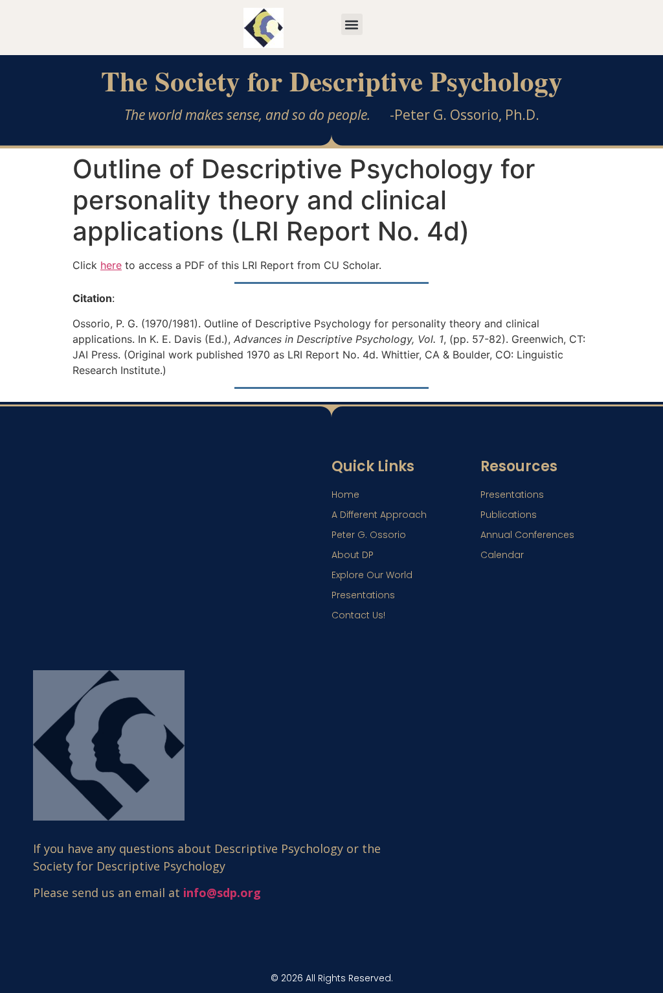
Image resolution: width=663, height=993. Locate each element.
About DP (353, 554)
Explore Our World (372, 574)
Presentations (363, 595)
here (111, 265)
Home (345, 494)
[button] (352, 24)
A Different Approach (379, 514)
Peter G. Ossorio (369, 534)
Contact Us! (358, 615)
